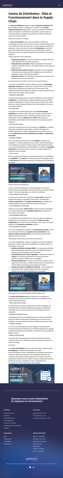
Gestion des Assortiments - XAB (41, 418)
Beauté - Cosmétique (39, 436)
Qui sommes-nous (9, 413)
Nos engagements (9, 420)
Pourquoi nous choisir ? (10, 423)
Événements (7, 444)
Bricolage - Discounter (39, 439)
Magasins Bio (36, 446)
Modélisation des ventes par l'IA (12, 425)
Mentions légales (10, 463)
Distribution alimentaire (39, 441)
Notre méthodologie (9, 418)
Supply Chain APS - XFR (39, 413)
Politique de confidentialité (20, 463)
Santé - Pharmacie (38, 451)
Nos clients (7, 415)
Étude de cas (7, 439)
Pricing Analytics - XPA (39, 415)
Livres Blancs (7, 441)
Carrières (6, 428)
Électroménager (37, 444)
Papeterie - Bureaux (38, 448)
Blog (5, 436)
